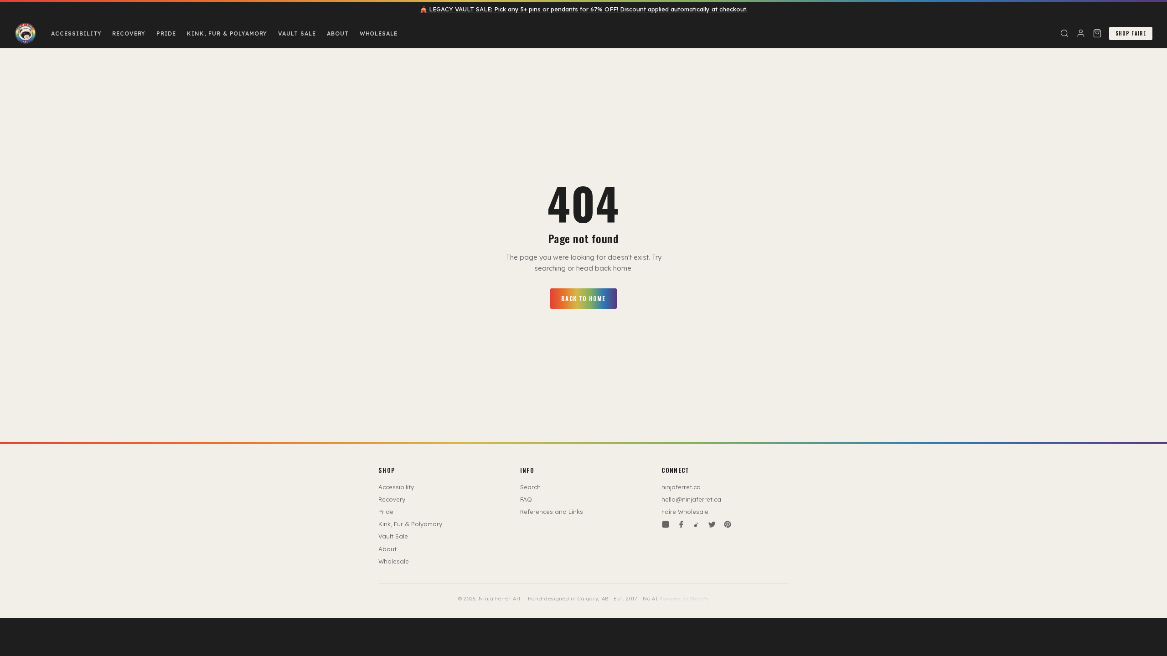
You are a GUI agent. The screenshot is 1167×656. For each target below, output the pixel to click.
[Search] (1064, 33)
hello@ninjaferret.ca (691, 499)
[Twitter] (712, 524)
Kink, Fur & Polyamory (227, 33)
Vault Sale (297, 33)
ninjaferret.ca (681, 487)
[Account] (1080, 33)
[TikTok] (696, 524)
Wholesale (379, 33)
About (338, 33)
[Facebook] (681, 524)
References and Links (551, 511)
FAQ (526, 499)
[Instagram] (665, 524)
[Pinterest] (727, 524)
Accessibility (76, 33)
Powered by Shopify (684, 599)
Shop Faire (1130, 33)
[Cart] (1097, 33)
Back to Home (583, 298)
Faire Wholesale (684, 511)
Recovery (128, 33)
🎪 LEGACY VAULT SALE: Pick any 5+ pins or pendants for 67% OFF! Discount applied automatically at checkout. (584, 9)
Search (530, 487)
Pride (166, 33)
